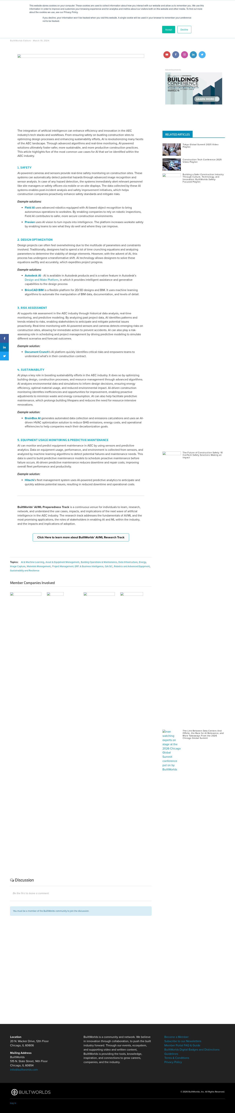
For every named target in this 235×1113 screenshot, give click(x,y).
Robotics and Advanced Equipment (132, 566)
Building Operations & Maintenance (99, 562)
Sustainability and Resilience (24, 570)
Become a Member (176, 1037)
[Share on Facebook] (4, 338)
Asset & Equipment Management (62, 562)
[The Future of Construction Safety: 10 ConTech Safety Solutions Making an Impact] (172, 589)
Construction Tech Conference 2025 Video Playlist (202, 160)
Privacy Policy (173, 1062)
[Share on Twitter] (4, 356)
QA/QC (109, 566)
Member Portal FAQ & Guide (182, 1045)
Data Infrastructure (128, 562)
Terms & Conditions (176, 1058)
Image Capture (17, 566)
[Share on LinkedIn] (4, 347)
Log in (13, 1103)
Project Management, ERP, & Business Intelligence (77, 566)
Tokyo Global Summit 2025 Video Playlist (200, 145)
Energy (142, 562)
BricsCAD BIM (34, 290)
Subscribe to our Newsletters (182, 1041)
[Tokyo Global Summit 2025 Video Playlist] (172, 149)
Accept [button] (168, 29)
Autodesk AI (33, 275)
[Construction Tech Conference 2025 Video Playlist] (172, 164)
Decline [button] (184, 29)
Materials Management (39, 566)
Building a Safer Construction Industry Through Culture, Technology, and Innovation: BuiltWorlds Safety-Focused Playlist (203, 178)
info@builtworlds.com (24, 1070)
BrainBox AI (33, 418)
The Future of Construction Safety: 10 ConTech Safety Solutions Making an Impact (203, 455)
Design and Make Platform (41, 280)
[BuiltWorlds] (30, 1092)
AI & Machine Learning (32, 562)
